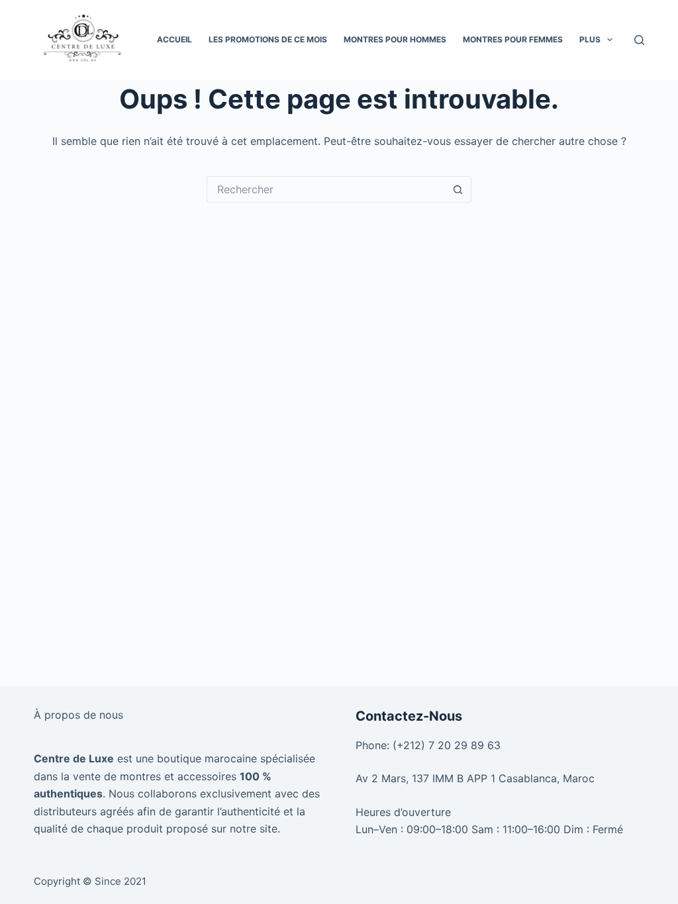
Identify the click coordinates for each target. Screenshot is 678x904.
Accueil (174, 39)
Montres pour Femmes (513, 39)
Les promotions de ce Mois (268, 39)
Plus (590, 39)
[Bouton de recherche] (458, 189)
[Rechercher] (639, 40)
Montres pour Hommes (395, 39)
